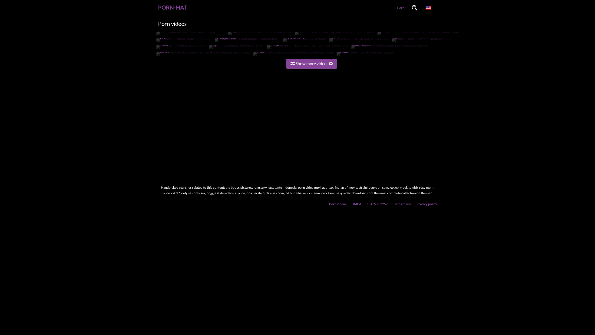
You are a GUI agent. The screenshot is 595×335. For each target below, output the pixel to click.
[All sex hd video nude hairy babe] (183, 42)
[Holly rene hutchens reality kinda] (365, 56)
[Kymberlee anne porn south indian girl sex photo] (307, 49)
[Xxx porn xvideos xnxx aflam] (181, 49)
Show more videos (312, 63)
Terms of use (402, 204)
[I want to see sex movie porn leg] (236, 49)
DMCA (356, 204)
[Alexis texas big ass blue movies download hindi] (293, 56)
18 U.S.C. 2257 (377, 204)
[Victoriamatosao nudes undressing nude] (190, 35)
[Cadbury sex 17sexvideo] (304, 42)
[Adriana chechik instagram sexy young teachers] (334, 35)
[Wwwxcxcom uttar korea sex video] (359, 42)
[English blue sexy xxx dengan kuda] (421, 42)
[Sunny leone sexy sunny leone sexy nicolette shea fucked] (203, 56)
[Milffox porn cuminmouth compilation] (247, 42)
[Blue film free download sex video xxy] (259, 35)
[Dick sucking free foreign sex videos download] (389, 49)
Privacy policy (426, 204)
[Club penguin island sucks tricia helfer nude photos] (419, 35)
